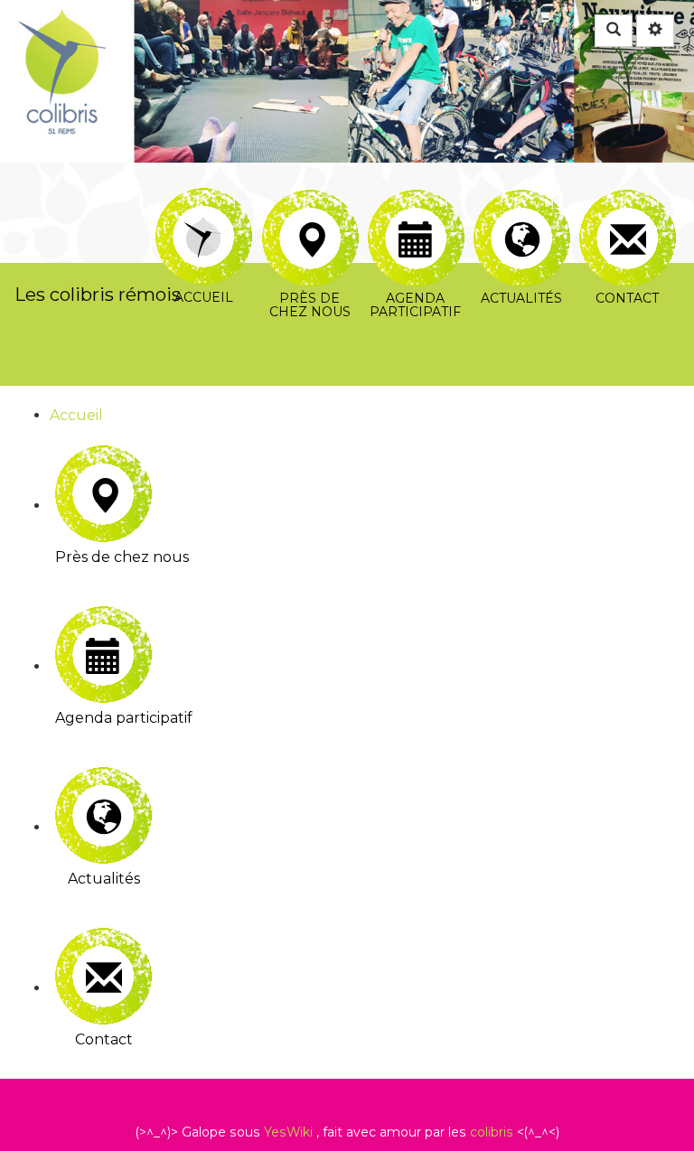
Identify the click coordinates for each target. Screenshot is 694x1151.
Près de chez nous (309, 200)
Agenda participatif (415, 200)
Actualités (521, 200)
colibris (491, 1132)
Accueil (204, 200)
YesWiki (288, 1132)
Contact (627, 200)
